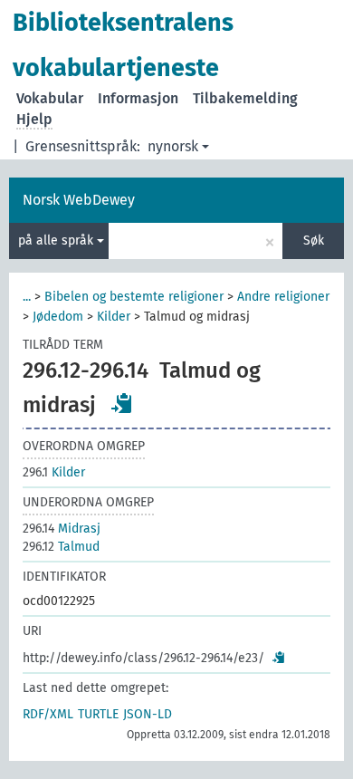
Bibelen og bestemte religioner (134, 296)
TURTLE (98, 714)
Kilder (113, 316)
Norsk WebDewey (79, 199)
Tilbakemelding (245, 98)
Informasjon (138, 98)
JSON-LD (147, 714)
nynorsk (173, 146)
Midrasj (61, 528)
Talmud (61, 546)
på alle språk (57, 240)
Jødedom (58, 316)
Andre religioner (283, 296)
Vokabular (49, 98)
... (27, 296)
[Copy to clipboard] (122, 403)
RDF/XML (48, 714)
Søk (313, 240)
